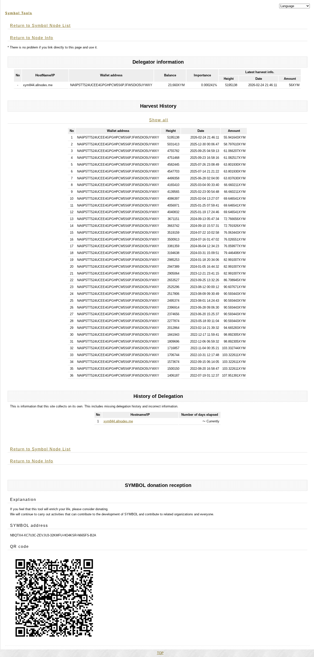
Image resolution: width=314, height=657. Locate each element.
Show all (158, 120)
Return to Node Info (31, 38)
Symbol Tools (18, 13)
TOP (160, 653)
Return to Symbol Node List (40, 25)
